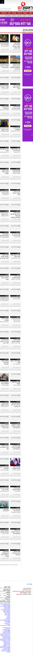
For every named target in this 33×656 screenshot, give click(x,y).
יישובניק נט (7, 628)
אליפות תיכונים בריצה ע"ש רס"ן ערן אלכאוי (15, 405)
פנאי (9, 587)
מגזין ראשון (7, 586)
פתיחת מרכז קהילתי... (15, 109)
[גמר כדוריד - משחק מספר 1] (15, 268)
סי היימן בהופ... (16, 152)
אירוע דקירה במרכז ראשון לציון (16, 193)
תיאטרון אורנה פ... (5, 46)
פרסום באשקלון (6, 637)
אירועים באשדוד (6, 641)
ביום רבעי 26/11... (16, 470)
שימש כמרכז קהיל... (4, 470)
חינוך (9, 595)
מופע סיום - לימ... (16, 364)
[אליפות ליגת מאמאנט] (15, 120)
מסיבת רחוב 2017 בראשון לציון (16, 87)
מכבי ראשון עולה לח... (15, 258)
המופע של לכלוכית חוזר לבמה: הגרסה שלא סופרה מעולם (16, 46)
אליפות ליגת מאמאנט (15, 131)
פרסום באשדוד (6, 648)
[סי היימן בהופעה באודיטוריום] (15, 141)
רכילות (29, 15)
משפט (8, 591)
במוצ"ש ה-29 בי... (5, 533)
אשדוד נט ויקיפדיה (6, 649)
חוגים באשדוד (7, 643)
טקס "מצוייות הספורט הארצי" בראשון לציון (15, 447)
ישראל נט (8, 622)
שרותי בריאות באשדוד (5, 640)
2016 (4, 564)
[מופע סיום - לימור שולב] (15, 353)
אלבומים (24, 32)
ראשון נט (30, 32)
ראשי (30, 13)
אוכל (9, 13)
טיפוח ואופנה (7, 614)
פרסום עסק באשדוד (5, 636)
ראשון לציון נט (7, 603)
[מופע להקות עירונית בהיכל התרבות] (15, 543)
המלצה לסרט (7, 607)
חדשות (25, 13)
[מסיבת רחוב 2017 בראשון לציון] (15, 77)
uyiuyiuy (6, 509)
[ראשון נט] (29, 584)
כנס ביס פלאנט (16, 318)
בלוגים (5, 587)
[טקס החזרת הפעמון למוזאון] (15, 331)
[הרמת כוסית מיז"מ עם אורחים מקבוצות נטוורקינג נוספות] (15, 204)
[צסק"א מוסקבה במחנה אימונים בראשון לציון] (15, 416)
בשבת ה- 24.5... (16, 385)
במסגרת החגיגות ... (16, 173)
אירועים (19, 15)
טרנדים (8, 600)
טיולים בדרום (7, 612)
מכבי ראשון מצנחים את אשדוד (5, 171)
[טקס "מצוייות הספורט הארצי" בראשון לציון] (15, 437)
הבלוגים (8, 596)
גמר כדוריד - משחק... (15, 279)
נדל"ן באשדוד (7, 623)
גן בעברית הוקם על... (15, 512)
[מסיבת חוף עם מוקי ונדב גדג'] (15, 225)
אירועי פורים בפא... (4, 406)
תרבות (20, 13)
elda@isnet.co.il (20, 594)
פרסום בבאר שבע (6, 638)
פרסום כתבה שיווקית (5, 650)
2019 (13, 564)
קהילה (14, 13)
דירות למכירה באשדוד (5, 634)
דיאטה (8, 616)
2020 (16, 564)
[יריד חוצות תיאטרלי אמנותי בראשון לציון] (15, 522)
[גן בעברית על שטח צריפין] (15, 501)
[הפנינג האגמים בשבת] (15, 374)
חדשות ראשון (6, 590)
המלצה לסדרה (6, 608)
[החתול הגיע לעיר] (15, 289)
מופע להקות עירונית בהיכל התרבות (16, 553)
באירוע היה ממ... (5, 385)
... (8, 69)
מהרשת (3, 13)
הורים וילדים (7, 619)
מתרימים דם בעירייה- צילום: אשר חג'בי (4, 341)
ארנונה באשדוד (6, 644)
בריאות (3, 600)
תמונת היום (7, 15)
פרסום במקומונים (6, 629)
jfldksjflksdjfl (6, 510)
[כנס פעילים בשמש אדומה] (15, 480)
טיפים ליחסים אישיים (5, 609)
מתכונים (8, 618)
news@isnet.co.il (27, 589)
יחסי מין (8, 617)
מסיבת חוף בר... (16, 237)
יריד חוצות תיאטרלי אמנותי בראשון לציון (15, 532)
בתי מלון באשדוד (6, 627)
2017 (7, 564)
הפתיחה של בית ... (4, 88)
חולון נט (8, 652)
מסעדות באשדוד (6, 632)
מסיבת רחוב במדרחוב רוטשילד (5, 362)
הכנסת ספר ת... (5, 194)
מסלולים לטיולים (6, 611)
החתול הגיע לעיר (15, 297)
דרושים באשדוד (6, 642)
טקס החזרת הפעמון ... (15, 342)
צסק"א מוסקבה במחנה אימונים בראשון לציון (15, 426)
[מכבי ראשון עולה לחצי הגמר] (15, 247)
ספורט (24, 15)
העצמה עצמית (6, 610)
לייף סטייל (7, 599)
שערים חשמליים (6, 605)
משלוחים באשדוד (6, 631)
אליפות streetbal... (4, 215)
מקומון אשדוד (7, 621)
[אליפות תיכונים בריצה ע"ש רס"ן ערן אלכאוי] (15, 395)
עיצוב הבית (7, 613)
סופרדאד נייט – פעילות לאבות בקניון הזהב (4, 426)
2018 (10, 564)
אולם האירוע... (17, 491)
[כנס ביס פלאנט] (15, 310)
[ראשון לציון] (22, 11)
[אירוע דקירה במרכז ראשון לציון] (15, 183)
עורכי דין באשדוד (6, 645)
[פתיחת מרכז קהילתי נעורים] (15, 98)
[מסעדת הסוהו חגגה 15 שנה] (15, 162)
